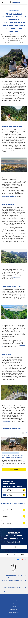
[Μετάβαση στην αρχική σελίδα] (15, 2)
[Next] (26, 433)
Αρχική (4, 554)
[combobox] (14, 547)
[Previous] (23, 433)
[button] (14, 490)
